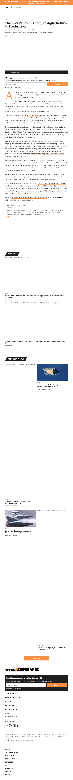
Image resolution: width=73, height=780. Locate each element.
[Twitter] (11, 217)
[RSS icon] (18, 725)
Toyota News (9, 339)
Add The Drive (48, 32)
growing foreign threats (34, 115)
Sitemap (7, 713)
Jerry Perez (9, 345)
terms (61, 736)
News (6, 20)
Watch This (40, 645)
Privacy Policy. (16, 87)
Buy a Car (9, 705)
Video (7, 765)
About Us (9, 694)
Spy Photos (10, 756)
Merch (8, 702)
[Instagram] (8, 217)
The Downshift (11, 752)
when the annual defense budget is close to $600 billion (29, 197)
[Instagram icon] (10, 725)
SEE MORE (36, 658)
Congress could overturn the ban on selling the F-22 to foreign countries (36, 191)
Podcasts (9, 768)
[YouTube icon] (6, 725)
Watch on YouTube (14, 698)
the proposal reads (44, 123)
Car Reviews (10, 759)
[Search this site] (67, 7)
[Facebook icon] (14, 725)
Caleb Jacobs (9, 300)
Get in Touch (11, 709)
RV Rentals (9, 775)
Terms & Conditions (11, 716)
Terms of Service (8, 87)
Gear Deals (10, 772)
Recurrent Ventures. (15, 732)
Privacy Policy (22, 1)
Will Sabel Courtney (11, 32)
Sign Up (57, 84)
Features (9, 762)
